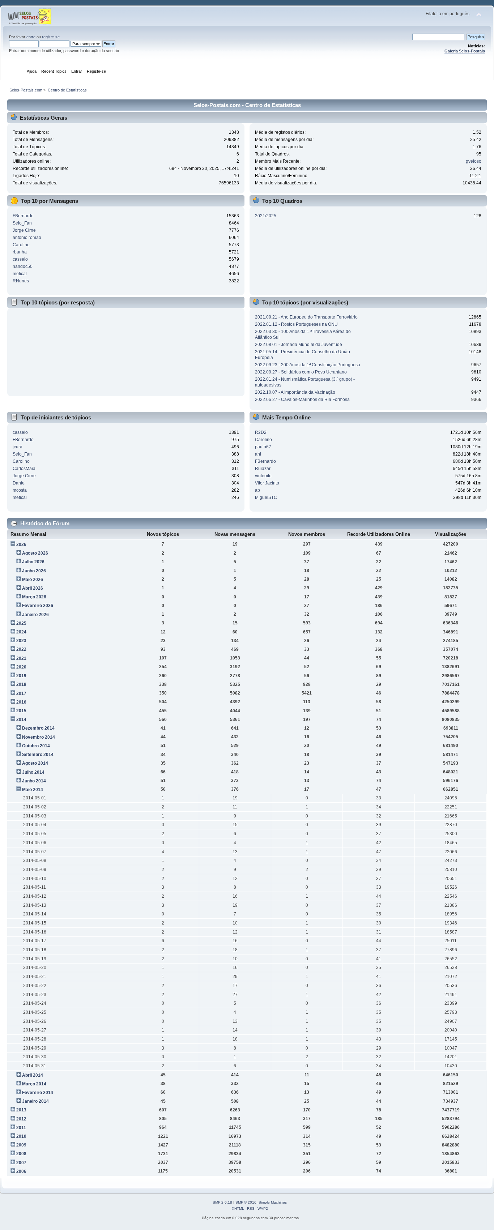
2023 (21, 640)
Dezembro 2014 (38, 728)
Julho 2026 (33, 561)
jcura (17, 446)
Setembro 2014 (38, 754)
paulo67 (263, 446)
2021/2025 (265, 215)
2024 (21, 632)
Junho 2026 (34, 570)
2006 (21, 1171)
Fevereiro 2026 (37, 605)
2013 (21, 1109)
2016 (21, 702)
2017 (21, 693)
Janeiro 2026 (35, 614)
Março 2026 (34, 596)
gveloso (473, 161)
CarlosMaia (24, 468)
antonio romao (27, 237)
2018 (21, 684)
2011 (21, 1127)
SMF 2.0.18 (222, 1202)
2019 (21, 675)
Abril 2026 (32, 588)
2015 (21, 710)
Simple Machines (273, 1202)
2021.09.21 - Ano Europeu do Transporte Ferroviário (306, 317)
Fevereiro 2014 (37, 1092)
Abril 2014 (32, 1075)
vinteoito (263, 475)
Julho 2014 (33, 772)
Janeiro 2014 (35, 1101)
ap (257, 490)
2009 (21, 1145)
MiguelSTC (266, 497)
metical (20, 273)
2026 (21, 544)
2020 (21, 667)
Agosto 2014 (35, 763)
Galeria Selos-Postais (464, 51)
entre (30, 37)
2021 (21, 658)
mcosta (20, 490)
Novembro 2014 (38, 737)
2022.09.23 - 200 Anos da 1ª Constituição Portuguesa (307, 364)
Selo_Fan (22, 223)
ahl (258, 454)
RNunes (21, 280)
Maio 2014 (32, 789)
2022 (21, 649)
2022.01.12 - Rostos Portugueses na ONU (296, 324)
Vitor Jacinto (267, 483)
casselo (20, 259)
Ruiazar (263, 468)
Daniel (19, 483)
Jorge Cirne (24, 230)
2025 (21, 623)
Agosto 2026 (35, 553)
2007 (21, 1162)
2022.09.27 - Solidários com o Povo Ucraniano (301, 372)
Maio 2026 (32, 579)
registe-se (51, 37)
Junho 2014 (34, 780)
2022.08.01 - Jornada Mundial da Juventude (298, 344)
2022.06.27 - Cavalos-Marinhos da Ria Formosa (302, 399)
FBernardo (23, 215)
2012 (21, 1119)
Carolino (21, 244)
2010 (21, 1136)
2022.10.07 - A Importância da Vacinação (295, 392)
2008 (21, 1153)
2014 (21, 719)
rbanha (20, 252)
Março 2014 (34, 1083)
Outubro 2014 (36, 745)
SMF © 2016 (245, 1202)
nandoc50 (23, 266)
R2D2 (261, 432)
